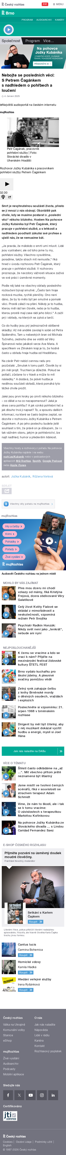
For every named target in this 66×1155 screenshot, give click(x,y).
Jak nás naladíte (44, 1024)
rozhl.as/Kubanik (14, 456)
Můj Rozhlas (23, 461)
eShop (7, 1040)
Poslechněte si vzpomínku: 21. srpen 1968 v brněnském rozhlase (40, 711)
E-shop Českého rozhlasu (24, 845)
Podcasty (9, 1069)
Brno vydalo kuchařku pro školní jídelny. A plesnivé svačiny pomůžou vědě (37, 675)
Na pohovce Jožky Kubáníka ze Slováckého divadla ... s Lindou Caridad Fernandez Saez (41, 826)
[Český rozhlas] (13, 4)
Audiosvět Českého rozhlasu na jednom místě (29, 573)
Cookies (7, 1141)
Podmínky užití (43, 1141)
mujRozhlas (9, 516)
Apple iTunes (18, 465)
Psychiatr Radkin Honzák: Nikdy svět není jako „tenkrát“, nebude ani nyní (40, 629)
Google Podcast (52, 461)
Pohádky (10, 541)
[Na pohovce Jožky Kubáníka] (33, 56)
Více (48, 41)
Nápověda (41, 1030)
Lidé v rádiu (42, 1035)
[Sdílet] (9, 197)
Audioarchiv (44, 20)
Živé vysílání (12, 557)
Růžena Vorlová (43, 476)
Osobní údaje (24, 1141)
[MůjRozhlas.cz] (7, 112)
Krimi (8, 534)
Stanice (8, 1035)
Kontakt (39, 1046)
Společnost (11, 41)
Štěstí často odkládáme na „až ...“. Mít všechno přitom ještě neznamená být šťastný (40, 772)
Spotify (37, 461)
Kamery (59, 20)
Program (27, 20)
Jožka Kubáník (20, 476)
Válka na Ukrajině (14, 1024)
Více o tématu (14, 763)
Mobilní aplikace (13, 1074)
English (7, 1145)
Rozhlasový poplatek (48, 1051)
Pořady (9, 549)
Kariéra (39, 1040)
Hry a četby (12, 526)
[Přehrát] (6, 184)
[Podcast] (3, 197)
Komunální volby (14, 1030)
